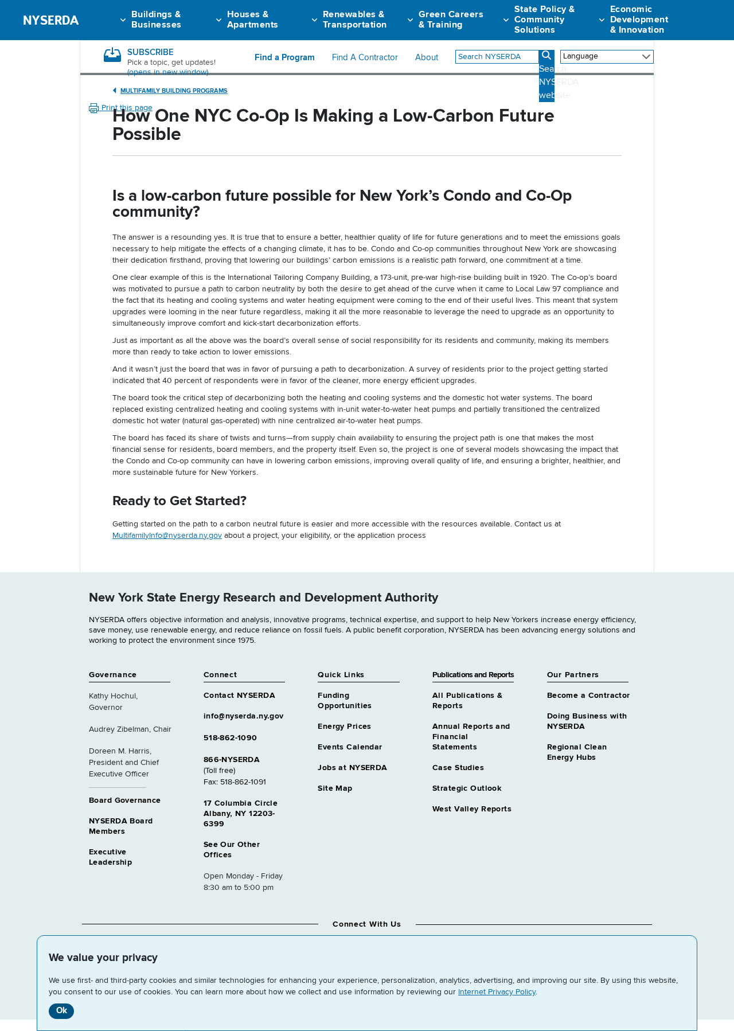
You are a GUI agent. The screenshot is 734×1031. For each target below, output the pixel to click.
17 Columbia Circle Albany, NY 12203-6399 (241, 813)
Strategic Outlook (466, 788)
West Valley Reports (472, 809)
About (426, 58)
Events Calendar (350, 747)
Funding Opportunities (345, 701)
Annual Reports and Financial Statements (471, 737)
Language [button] (580, 56)
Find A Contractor (365, 58)
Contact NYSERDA (239, 696)
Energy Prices (344, 727)
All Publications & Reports (467, 701)
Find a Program (285, 58)
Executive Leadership (110, 857)
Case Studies (458, 768)
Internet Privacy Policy (497, 992)
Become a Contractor (588, 696)
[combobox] (497, 57)
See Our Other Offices (232, 850)
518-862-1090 (230, 738)
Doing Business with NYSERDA (587, 721)
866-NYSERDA (232, 760)
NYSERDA (51, 20)
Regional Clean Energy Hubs (577, 752)
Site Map (335, 788)
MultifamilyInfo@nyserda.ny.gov (167, 536)
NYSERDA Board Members (121, 826)
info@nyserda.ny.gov (244, 716)
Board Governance (125, 800)
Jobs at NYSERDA (352, 768)
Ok (61, 1010)
